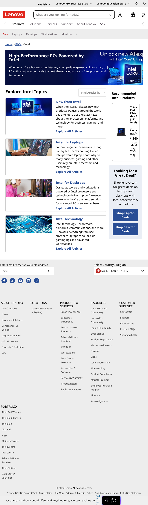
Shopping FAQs (128, 335)
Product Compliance (101, 374)
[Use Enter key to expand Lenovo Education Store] (128, 3)
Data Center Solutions (67, 360)
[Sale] (9, 34)
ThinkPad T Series (11, 412)
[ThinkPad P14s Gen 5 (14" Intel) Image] (121, 132)
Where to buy (98, 368)
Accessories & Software (68, 370)
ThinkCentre (8, 446)
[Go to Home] (14, 14)
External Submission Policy (79, 493)
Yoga (4, 435)
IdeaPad (6, 429)
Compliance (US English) (10, 327)
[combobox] (71, 15)
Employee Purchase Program (101, 387)
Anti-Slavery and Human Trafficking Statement (118, 493)
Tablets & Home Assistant (69, 339)
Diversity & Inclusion (13, 347)
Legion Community (101, 328)
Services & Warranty (71, 377)
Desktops (66, 346)
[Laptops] (23, 34)
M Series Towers (10, 441)
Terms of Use (45, 493)
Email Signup (98, 333)
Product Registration (102, 339)
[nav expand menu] (5, 24)
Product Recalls (69, 383)
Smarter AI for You (70, 311)
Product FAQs (127, 329)
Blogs (94, 356)
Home (8, 44)
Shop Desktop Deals (125, 229)
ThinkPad (7, 423)
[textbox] (121, 271)
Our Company (9, 308)
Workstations (68, 352)
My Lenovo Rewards (101, 345)
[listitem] (126, 132)
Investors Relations (12, 320)
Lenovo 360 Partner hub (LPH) (42, 310)
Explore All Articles (69, 131)
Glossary (95, 395)
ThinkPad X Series (11, 418)
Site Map (59, 493)
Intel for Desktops (70, 182)
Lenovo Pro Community (97, 320)
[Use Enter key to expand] (127, 14)
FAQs (18, 44)
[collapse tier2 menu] (77, 34)
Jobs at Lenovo (10, 341)
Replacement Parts (71, 389)
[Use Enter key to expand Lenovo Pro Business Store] (90, 3)
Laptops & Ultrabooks (67, 319)
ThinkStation (9, 468)
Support (124, 317)
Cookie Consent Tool (26, 493)
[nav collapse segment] (143, 24)
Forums (95, 351)
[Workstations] (59, 34)
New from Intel (68, 102)
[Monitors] (74, 34)
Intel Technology (69, 219)
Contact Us (126, 311)
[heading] (134, 115)
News (5, 314)
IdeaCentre (8, 452)
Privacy (10, 493)
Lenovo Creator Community (99, 310)
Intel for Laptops (69, 142)
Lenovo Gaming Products (69, 329)
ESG (4, 352)
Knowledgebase (99, 401)
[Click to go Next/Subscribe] (48, 271)
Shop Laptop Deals (125, 215)
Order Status (127, 323)
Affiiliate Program (100, 379)
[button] (136, 3)
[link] (144, 4)
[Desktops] (39, 34)
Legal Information (11, 335)
